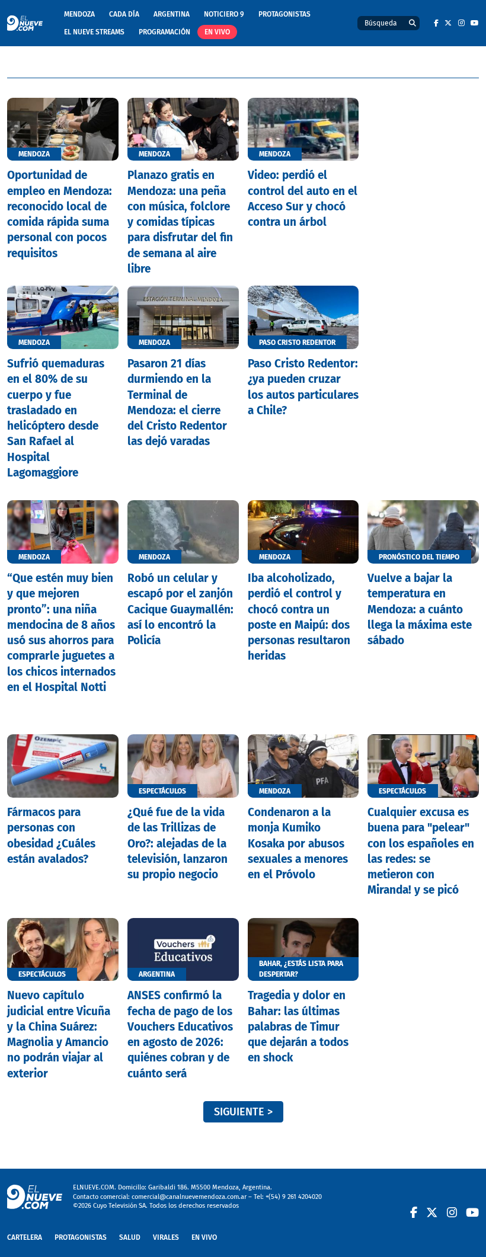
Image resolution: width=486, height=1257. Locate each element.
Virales (166, 1237)
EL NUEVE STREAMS (94, 32)
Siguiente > (243, 1111)
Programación (164, 32)
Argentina (172, 14)
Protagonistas (284, 14)
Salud (129, 1237)
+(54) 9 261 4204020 (294, 1197)
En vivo (217, 32)
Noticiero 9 (224, 14)
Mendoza (79, 14)
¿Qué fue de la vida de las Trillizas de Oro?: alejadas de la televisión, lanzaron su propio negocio (177, 843)
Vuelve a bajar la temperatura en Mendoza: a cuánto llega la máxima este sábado (419, 609)
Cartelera (24, 1237)
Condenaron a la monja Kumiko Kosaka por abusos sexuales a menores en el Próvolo (298, 843)
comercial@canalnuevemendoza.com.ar (189, 1197)
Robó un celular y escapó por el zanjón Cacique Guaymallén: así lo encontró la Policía (180, 609)
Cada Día (124, 14)
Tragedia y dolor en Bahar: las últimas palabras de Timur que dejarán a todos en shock (298, 1026)
